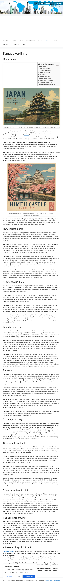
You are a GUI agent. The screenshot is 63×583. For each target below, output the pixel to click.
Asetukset (9, 576)
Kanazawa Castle (8, 551)
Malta (14, 40)
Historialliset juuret (45, 68)
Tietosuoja (57, 580)
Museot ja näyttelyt (45, 76)
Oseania (15, 44)
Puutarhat (42, 74)
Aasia (46, 40)
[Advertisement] (31, 26)
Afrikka (55, 40)
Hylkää (19, 576)
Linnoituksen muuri (45, 72)
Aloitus (40, 40)
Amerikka (5, 44)
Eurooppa (5, 40)
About (21, 40)
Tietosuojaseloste (30, 40)
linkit (24, 44)
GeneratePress (48, 580)
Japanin (26, 135)
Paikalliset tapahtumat (46, 82)
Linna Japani (42, 66)
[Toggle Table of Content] (56, 64)
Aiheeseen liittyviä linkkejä (47, 84)
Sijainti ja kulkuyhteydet (46, 80)
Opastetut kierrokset (45, 78)
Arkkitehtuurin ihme (45, 70)
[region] (20, 572)
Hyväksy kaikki (29, 576)
